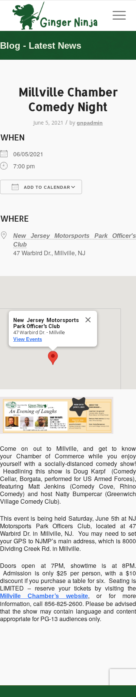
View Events (27, 339)
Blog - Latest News (40, 45)
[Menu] (115, 15)
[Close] (88, 320)
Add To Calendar (46, 187)
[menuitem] (115, 15)
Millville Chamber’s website (44, 596)
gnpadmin (90, 123)
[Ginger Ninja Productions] (56, 15)
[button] (53, 358)
